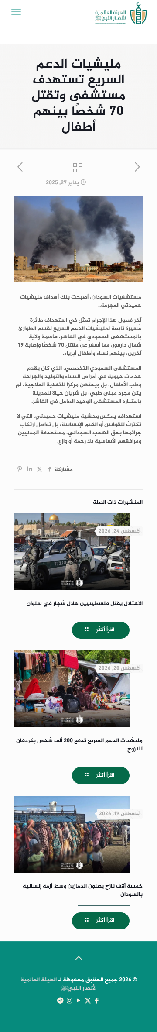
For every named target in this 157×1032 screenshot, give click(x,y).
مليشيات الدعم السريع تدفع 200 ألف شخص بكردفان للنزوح (79, 745)
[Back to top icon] (78, 959)
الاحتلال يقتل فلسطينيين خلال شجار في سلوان (85, 604)
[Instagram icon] (69, 1001)
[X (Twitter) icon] (88, 1001)
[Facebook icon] (97, 1001)
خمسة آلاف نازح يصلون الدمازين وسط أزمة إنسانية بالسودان (83, 890)
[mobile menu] (16, 13)
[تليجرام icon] (60, 1001)
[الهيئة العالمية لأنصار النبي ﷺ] (121, 13)
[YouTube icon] (78, 1001)
